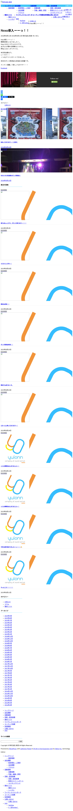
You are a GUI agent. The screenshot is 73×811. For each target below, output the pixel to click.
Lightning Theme (25, 749)
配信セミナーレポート (57, 10)
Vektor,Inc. (58, 749)
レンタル (11, 19)
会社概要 (21, 10)
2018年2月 (8, 659)
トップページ (9, 710)
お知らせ (8, 105)
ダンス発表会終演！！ (7, 344)
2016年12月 (9, 691)
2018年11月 (9, 639)
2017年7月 (8, 675)
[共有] (36, 99)
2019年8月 (8, 618)
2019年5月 (8, 625)
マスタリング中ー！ (6, 263)
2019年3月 (8, 629)
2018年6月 (8, 650)
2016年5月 (8, 703)
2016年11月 (9, 693)
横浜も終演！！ (5, 304)
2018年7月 (8, 648)
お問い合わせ (57, 17)
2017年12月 (9, 664)
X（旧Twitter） (25, 23)
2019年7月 (8, 620)
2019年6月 (8, 623)
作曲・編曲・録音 (40, 10)
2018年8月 (8, 645)
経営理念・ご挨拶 (24, 8)
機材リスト (12, 17)
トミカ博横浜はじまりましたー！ (10, 466)
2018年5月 (8, 652)
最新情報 (11, 8)
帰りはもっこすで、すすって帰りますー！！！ (13, 223)
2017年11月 (9, 666)
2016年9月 (8, 698)
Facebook (4, 68)
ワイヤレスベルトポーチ (13, 722)
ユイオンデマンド (56, 12)
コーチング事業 (10, 724)
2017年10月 (9, 668)
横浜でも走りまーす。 (7, 385)
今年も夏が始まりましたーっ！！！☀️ (11, 547)
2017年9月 (8, 671)
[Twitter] (36, 93)
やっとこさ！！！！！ (7, 587)
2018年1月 (8, 661)
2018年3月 (8, 657)
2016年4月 (8, 705)
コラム (7, 604)
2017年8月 (8, 673)
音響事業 (37, 8)
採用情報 (8, 726)
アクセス (21, 12)
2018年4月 (8, 655)
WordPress (13, 749)
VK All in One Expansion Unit (43, 749)
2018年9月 (8, 643)
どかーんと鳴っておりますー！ (9, 425)
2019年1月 (8, 634)
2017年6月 (8, 677)
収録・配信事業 (55, 8)
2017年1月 (8, 689)
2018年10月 (9, 641)
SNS (6, 730)
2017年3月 (8, 684)
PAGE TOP (70, 785)
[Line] (36, 95)
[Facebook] (36, 91)
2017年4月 (8, 682)
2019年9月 (8, 616)
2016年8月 (8, 700)
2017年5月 (8, 680)
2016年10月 (9, 696)
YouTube (22, 20)
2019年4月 (8, 627)
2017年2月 (8, 687)
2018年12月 (9, 636)
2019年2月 (8, 632)
